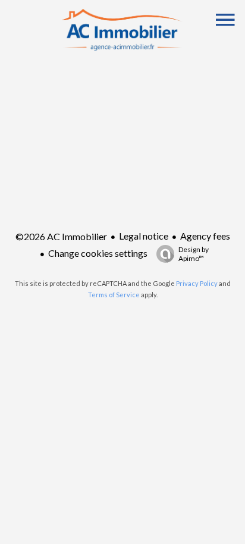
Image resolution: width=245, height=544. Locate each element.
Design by (193, 254)
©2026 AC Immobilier (61, 236)
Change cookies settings (97, 253)
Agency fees (205, 235)
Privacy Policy (197, 283)
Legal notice (143, 235)
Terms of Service (114, 294)
